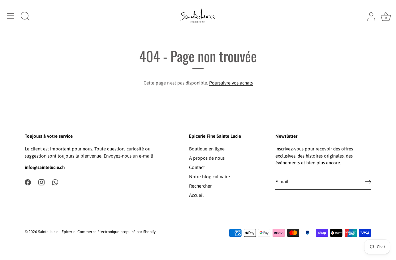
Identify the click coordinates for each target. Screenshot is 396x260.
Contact (197, 167)
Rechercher (200, 185)
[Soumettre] (368, 182)
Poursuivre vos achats (231, 82)
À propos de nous (207, 158)
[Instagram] (41, 181)
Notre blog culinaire (209, 176)
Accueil (196, 195)
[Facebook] (28, 181)
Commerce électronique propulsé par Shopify (116, 231)
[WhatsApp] (55, 181)
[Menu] (11, 16)
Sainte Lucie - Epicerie (56, 231)
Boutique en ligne (207, 148)
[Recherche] (25, 17)
